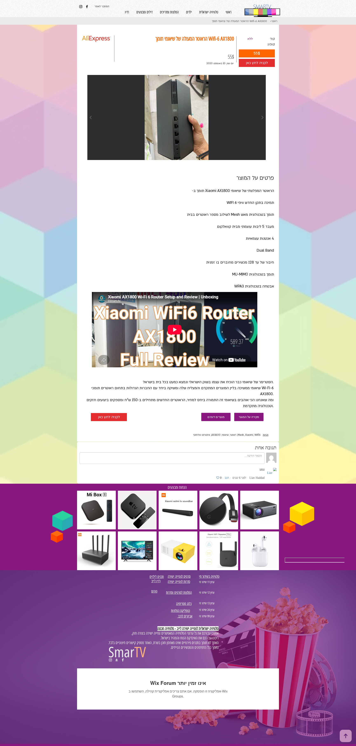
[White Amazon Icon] (117, 660)
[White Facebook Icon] (123, 660)
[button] (250, 39)
